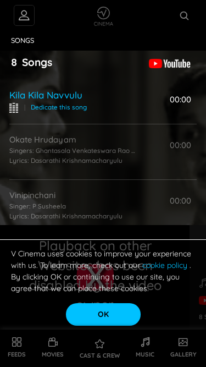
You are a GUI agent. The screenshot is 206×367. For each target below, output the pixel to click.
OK (103, 314)
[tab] (23, 41)
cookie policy (166, 265)
